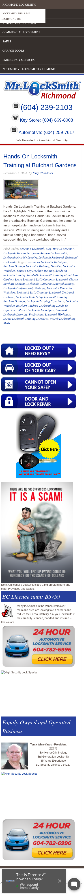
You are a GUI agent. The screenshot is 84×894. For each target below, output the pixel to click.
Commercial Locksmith (21, 32)
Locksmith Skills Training (32, 292)
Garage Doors (13, 50)
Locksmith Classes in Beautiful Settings (50, 284)
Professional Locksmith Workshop (49, 314)
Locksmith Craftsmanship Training (24, 288)
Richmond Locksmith (19, 4)
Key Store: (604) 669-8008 (46, 120)
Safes (6, 41)
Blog (49, 249)
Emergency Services (18, 60)
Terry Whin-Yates (42, 173)
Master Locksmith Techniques (36, 310)
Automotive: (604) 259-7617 (46, 132)
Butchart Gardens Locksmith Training (26, 266)
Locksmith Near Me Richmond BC (16, 15)
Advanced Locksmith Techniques (47, 262)
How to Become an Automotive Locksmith (42, 253)
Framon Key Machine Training (35, 271)
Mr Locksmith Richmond (39, 88)
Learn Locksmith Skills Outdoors (35, 279)
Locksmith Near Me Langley (20, 257)
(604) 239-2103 (47, 107)
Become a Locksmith (32, 249)
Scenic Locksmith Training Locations (25, 319)
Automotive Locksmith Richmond (28, 69)
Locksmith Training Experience (45, 301)
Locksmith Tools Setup (29, 297)
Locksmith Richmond (51, 257)
